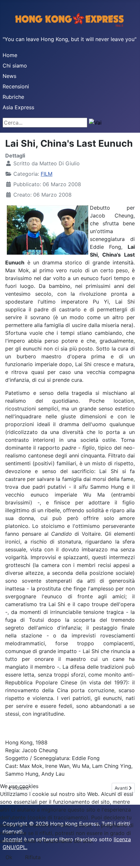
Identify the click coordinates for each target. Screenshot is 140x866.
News (9, 76)
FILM (46, 174)
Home (10, 55)
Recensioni (16, 86)
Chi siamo (15, 65)
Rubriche (13, 97)
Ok (9, 857)
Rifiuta (33, 857)
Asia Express (18, 107)
